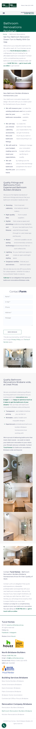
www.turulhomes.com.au (15, 625)
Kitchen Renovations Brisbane (13, 714)
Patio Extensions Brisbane (11, 691)
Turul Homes (7, 447)
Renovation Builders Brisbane (13, 707)
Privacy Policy (16, 339)
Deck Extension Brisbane (11, 688)
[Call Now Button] (4, 725)
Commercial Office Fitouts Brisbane (15, 698)
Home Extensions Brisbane (12, 684)
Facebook (5, 632)
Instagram (13, 632)
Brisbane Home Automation (12, 695)
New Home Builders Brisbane (13, 681)
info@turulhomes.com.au (15, 658)
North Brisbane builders (18, 51)
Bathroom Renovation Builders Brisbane (17, 711)
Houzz (13, 636)
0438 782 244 (29, 13)
